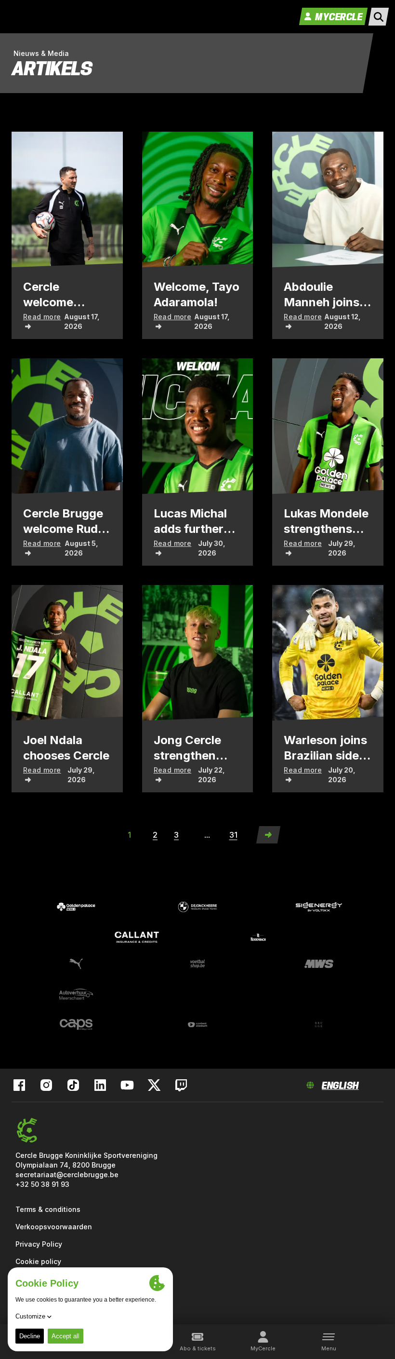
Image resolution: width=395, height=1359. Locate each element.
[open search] (379, 17)
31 (233, 835)
